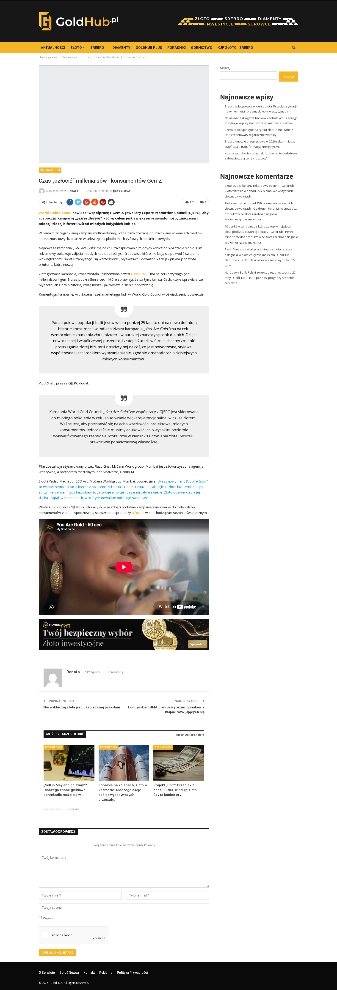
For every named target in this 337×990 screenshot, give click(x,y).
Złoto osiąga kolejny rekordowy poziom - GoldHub (259, 186)
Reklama (105, 972)
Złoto (76, 48)
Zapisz (48, 918)
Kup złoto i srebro (235, 48)
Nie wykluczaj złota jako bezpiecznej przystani (81, 707)
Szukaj (225, 68)
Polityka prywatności (132, 972)
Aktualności (53, 48)
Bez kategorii (50, 170)
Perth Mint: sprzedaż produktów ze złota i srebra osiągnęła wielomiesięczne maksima (261, 213)
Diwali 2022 (139, 273)
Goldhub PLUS (149, 48)
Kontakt (89, 972)
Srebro (97, 48)
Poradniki (176, 48)
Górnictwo (201, 48)
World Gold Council (55, 212)
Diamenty (121, 48)
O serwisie (47, 972)
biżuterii (138, 512)
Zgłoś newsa (69, 972)
